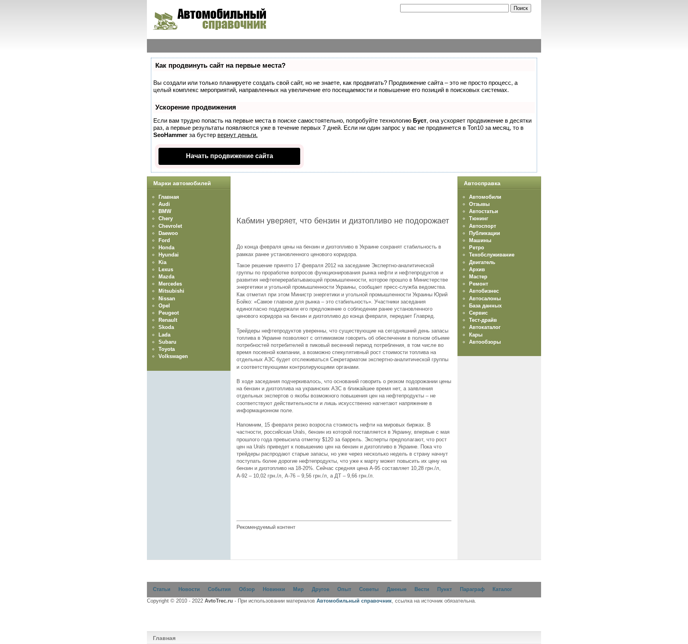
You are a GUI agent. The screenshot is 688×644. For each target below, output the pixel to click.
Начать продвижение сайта (229, 156)
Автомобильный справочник (354, 601)
